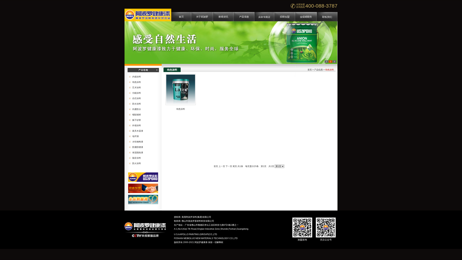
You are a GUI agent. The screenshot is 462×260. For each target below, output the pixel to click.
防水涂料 (136, 104)
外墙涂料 (136, 125)
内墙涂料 (136, 76)
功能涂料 (136, 93)
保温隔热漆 (137, 152)
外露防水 (136, 109)
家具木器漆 (137, 131)
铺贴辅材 (136, 114)
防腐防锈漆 (137, 147)
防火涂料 (136, 163)
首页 (216, 166)
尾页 (235, 166)
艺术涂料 (136, 87)
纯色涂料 (136, 82)
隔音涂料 (136, 158)
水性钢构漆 (137, 141)
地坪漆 (135, 136)
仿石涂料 (136, 98)
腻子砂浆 (136, 120)
